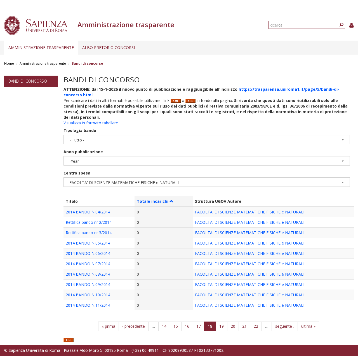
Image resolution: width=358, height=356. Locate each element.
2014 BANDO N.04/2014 (88, 212)
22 (256, 326)
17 (198, 326)
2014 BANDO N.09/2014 (88, 284)
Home (9, 63)
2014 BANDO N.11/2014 (88, 305)
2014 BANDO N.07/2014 (88, 263)
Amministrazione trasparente (41, 47)
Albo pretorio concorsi (108, 47)
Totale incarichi (152, 201)
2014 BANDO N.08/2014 (88, 274)
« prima (108, 326)
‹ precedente (133, 326)
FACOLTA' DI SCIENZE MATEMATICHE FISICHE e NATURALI (249, 212)
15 (175, 326)
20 (233, 326)
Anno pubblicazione (83, 151)
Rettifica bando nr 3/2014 (89, 232)
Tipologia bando (79, 130)
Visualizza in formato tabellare (90, 122)
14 (164, 326)
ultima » (308, 326)
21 (244, 326)
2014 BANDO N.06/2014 (88, 253)
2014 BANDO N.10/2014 (88, 294)
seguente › (284, 326)
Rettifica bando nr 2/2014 (89, 222)
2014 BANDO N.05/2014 (88, 243)
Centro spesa (76, 173)
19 (221, 326)
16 (187, 326)
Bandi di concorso (27, 81)
